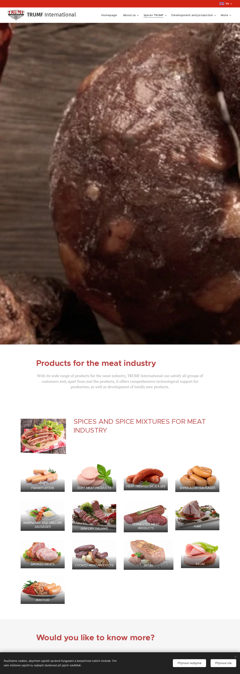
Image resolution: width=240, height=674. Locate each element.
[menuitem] (110, 15)
